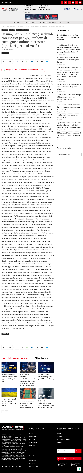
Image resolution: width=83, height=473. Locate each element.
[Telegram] (73, 2)
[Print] (42, 61)
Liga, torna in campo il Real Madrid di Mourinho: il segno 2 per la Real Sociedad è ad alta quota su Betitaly (69, 125)
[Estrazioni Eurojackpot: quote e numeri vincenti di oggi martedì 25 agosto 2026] (9, 367)
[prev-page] (3, 411)
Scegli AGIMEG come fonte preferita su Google (24, 70)
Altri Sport (20, 27)
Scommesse (11, 27)
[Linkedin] (69, 2)
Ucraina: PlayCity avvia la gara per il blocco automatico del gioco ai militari (69, 87)
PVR (40, 22)
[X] (76, 2)
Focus (18, 29)
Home (3, 27)
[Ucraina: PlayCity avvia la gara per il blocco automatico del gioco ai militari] (9, 392)
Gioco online (26, 22)
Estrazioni (52, 22)
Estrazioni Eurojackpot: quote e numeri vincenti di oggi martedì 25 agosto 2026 (68, 37)
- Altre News (40, 358)
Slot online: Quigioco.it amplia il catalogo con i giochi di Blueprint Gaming (46, 377)
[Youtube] (80, 2)
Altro (68, 22)
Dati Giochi (16, 22)
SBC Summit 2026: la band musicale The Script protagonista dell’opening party (69, 135)
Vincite (34, 22)
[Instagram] (65, 2)
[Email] (37, 61)
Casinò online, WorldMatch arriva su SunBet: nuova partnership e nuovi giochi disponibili (69, 107)
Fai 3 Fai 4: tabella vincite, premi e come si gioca (68, 116)
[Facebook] (62, 2)
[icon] (62, 466)
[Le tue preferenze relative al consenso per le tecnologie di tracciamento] (79, 469)
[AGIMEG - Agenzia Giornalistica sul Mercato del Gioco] (10, 9)
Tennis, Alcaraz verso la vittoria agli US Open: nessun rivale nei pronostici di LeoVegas (69, 97)
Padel (45, 22)
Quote (60, 22)
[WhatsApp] (27, 61)
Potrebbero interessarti (16, 358)
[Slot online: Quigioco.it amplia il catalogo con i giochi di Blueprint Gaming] (46, 367)
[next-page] (6, 411)
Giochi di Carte (25, 29)
